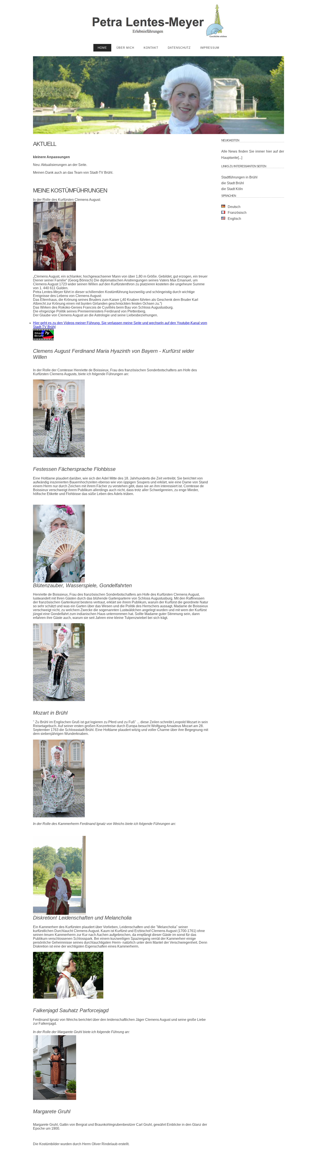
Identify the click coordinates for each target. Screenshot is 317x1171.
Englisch (234, 218)
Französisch (237, 212)
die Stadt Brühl (232, 183)
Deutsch (234, 207)
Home (102, 47)
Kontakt (151, 47)
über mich (125, 47)
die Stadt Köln (232, 189)
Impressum (209, 47)
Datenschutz (179, 47)
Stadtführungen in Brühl (239, 177)
